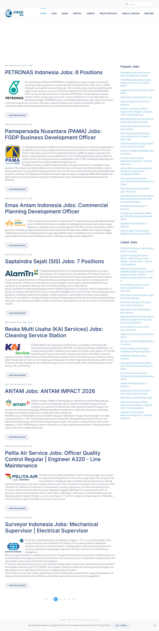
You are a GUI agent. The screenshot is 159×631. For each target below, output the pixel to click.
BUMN (65, 13)
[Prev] (46, 599)
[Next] (73, 599)
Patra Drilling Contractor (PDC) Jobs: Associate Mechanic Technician (134, 287)
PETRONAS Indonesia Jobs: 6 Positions (54, 72)
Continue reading (17, 115)
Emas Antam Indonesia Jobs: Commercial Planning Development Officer (56, 208)
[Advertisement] (79, 45)
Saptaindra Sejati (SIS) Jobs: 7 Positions (54, 261)
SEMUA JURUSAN (130, 13)
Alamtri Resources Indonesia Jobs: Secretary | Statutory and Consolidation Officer (136, 171)
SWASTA (77, 13)
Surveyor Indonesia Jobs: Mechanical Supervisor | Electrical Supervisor (51, 527)
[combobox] (139, 4)
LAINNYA (90, 13)
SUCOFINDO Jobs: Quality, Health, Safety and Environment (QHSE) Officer (136, 83)
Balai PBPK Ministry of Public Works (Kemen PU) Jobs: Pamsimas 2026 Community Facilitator (137, 198)
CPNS (54, 13)
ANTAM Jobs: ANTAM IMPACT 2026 (50, 391)
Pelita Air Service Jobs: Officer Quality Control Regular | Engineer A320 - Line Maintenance (53, 459)
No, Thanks (121, 625)
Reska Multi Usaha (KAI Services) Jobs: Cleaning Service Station (54, 332)
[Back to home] (14, 13)
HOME (43, 13)
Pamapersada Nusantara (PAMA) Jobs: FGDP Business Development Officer (53, 134)
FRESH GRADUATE (108, 13)
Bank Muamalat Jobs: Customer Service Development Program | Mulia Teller (135, 136)
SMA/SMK (149, 13)
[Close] (154, 625)
